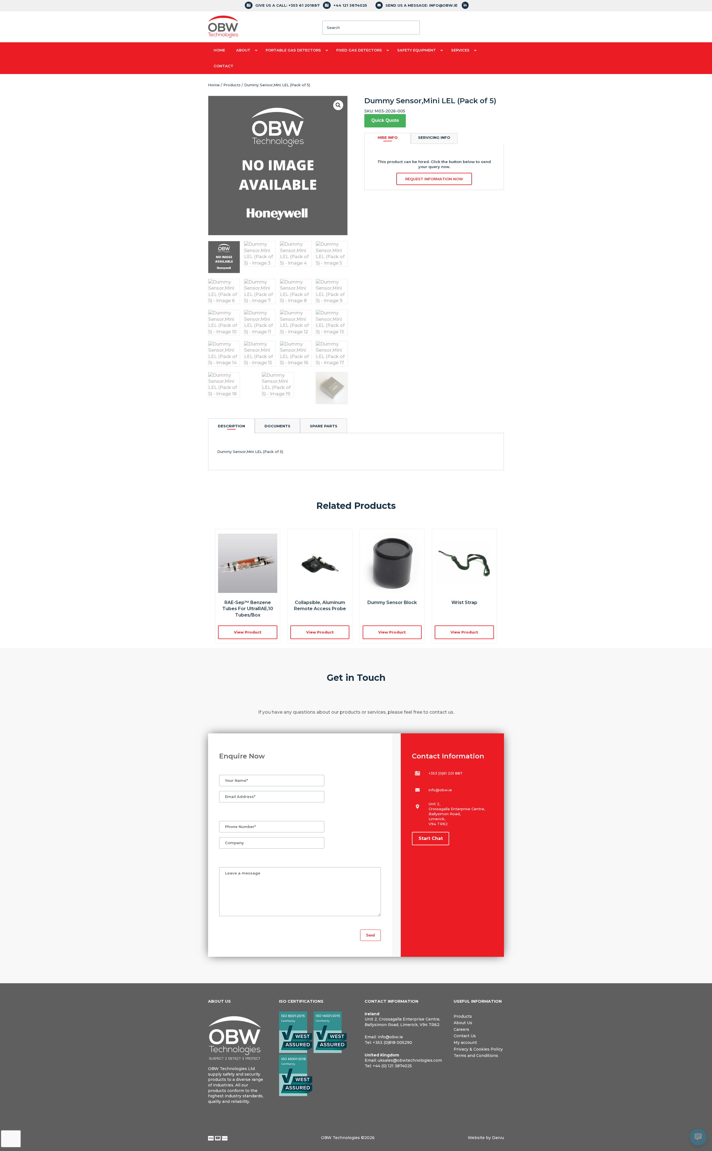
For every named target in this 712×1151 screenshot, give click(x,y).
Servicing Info (434, 137)
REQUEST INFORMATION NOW (434, 179)
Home (214, 85)
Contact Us (465, 1035)
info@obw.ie (440, 790)
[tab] (231, 425)
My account (465, 1042)
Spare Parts (323, 426)
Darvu (498, 1137)
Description (231, 426)
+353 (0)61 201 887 (445, 773)
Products (232, 85)
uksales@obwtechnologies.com (410, 1060)
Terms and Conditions (476, 1055)
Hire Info (388, 137)
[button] (338, 105)
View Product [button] (247, 632)
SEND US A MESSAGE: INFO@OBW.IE (421, 5)
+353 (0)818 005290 (392, 1042)
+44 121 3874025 (350, 5)
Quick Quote (385, 120)
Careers (461, 1029)
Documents (277, 426)
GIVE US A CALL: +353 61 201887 (287, 5)
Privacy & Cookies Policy (478, 1049)
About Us (463, 1022)
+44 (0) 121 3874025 (392, 1065)
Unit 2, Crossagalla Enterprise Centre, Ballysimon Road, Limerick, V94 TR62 (402, 1022)
